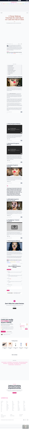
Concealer (12, 53)
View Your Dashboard (9, 331)
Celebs (12, 402)
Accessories (2, 401)
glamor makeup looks (16, 363)
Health (1, 405)
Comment (8, 290)
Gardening (13, 404)
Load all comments (9, 269)
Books (7, 402)
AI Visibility (11, 414)
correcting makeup (9, 362)
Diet (1, 403)
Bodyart (1, 402)
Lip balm (7, 53)
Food (23, 403)
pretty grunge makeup (10, 363)
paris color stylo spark (15, 362)
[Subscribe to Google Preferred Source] (10, 293)
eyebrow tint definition (23, 363)
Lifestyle (24, 405)
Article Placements (21, 414)
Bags (12, 401)
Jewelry (18, 405)
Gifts (18, 404)
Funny (1, 404)
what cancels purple (4, 362)
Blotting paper (14, 53)
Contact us (2, 414)
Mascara (9, 53)
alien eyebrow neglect (11, 364)
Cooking (18, 402)
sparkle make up (5, 363)
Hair (23, 404)
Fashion (13, 403)
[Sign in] (28, 2)
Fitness (18, 403)
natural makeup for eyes (18, 364)
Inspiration (8, 405)
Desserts (24, 402)
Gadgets (7, 404)
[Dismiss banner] (21, 292)
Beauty (24, 401)
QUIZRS (21, 263)
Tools (1, 411)
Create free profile (3, 331)
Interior (13, 405)
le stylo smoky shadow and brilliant (23, 362)
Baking (18, 401)
